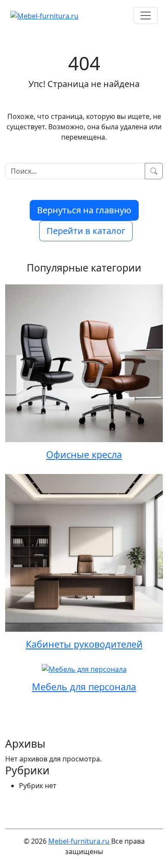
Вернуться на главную (84, 210)
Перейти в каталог (86, 231)
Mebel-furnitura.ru (79, 841)
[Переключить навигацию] (146, 15)
